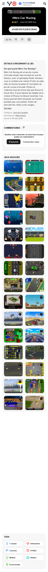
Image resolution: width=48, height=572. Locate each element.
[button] (7, 108)
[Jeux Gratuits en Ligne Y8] (11, 4)
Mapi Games (21, 115)
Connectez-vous (31, 142)
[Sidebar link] (3, 3)
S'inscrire (13, 142)
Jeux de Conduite (20, 112)
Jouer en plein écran (24, 29)
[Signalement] (22, 39)
